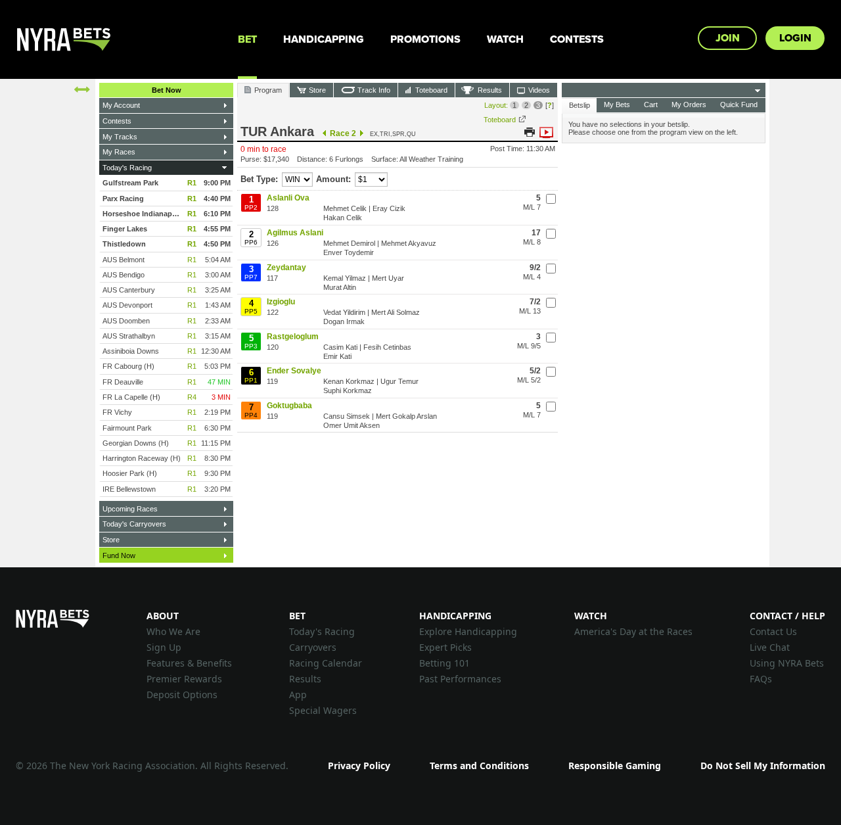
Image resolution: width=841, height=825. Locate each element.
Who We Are (173, 631)
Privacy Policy (359, 765)
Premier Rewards (184, 678)
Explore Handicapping (468, 631)
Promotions (425, 39)
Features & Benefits (189, 663)
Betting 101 (444, 663)
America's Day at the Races (633, 631)
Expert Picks (445, 647)
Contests (577, 39)
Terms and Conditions (479, 765)
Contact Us (773, 631)
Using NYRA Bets (787, 663)
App (298, 694)
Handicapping (323, 39)
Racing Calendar (325, 663)
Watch (505, 39)
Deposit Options (182, 694)
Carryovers (312, 647)
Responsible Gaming (614, 765)
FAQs (761, 678)
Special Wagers (323, 710)
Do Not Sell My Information (762, 765)
